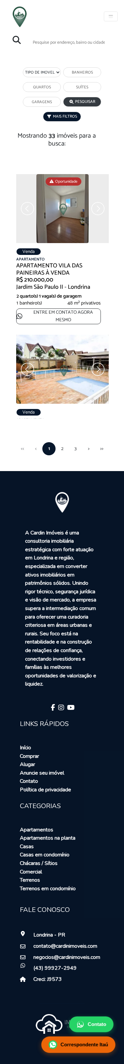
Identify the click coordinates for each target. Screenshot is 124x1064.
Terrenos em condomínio (48, 888)
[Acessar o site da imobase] (62, 1023)
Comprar (29, 756)
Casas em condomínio (44, 854)
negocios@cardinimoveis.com (63, 957)
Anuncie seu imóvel (42, 773)
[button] (102, 208)
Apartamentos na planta (47, 838)
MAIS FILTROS (65, 116)
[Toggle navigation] (111, 16)
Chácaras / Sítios (39, 863)
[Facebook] (52, 708)
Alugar (27, 764)
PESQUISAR (85, 102)
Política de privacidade (45, 789)
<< (22, 449)
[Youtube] (70, 708)
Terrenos (30, 880)
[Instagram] (60, 708)
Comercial (31, 871)
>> (101, 449)
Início (25, 747)
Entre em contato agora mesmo (63, 316)
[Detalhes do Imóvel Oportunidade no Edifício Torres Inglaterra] (66, 372)
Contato (29, 781)
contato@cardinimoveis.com (63, 946)
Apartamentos (36, 829)
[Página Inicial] (19, 16)
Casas (27, 846)
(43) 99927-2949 (55, 968)
